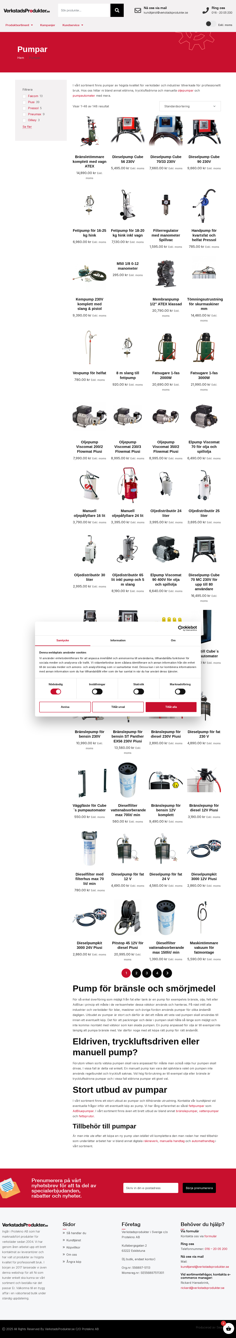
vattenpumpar (209, 1111)
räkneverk (150, 1141)
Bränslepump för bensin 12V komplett (166, 810)
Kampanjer (47, 25)
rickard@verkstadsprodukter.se (202, 1288)
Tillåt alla (171, 706)
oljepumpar (186, 90)
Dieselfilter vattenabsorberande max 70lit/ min (128, 810)
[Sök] (117, 10)
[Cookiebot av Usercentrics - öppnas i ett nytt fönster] (181, 628)
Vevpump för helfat (89, 373)
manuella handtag (172, 1141)
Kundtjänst (73, 1240)
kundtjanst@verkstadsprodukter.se (205, 1267)
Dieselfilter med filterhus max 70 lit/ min (89, 879)
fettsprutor (86, 1116)
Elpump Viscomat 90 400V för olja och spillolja (165, 579)
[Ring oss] (205, 10)
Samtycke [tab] (62, 640)
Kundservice (71, 25)
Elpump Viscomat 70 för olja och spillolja (204, 446)
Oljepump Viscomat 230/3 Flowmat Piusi (127, 446)
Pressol (33, 108)
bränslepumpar (186, 1111)
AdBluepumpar (83, 1111)
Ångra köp (73, 1262)
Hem (20, 58)
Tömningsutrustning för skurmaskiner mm (205, 304)
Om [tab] (173, 640)
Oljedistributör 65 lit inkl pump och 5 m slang (127, 579)
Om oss (71, 1254)
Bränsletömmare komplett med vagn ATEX (89, 161)
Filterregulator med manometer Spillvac (166, 235)
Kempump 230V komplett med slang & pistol (89, 304)
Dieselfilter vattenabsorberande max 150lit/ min (166, 947)
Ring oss (218, 8)
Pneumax (34, 114)
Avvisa (65, 706)
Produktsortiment (17, 25)
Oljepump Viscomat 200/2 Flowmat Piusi (89, 446)
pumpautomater (84, 95)
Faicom (33, 96)
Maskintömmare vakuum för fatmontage (204, 947)
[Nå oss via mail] (138, 10)
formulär (210, 1236)
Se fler (27, 126)
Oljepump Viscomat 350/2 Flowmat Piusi (165, 446)
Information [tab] (118, 640)
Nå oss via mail (155, 8)
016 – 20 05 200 (216, 1249)
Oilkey (32, 120)
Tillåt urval (118, 706)
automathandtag (203, 1141)
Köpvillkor (73, 1247)
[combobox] (83, 10)
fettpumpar (196, 1106)
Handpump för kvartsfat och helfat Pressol (204, 235)
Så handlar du (76, 1233)
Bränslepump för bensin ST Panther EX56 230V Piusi (128, 736)
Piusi (31, 102)
